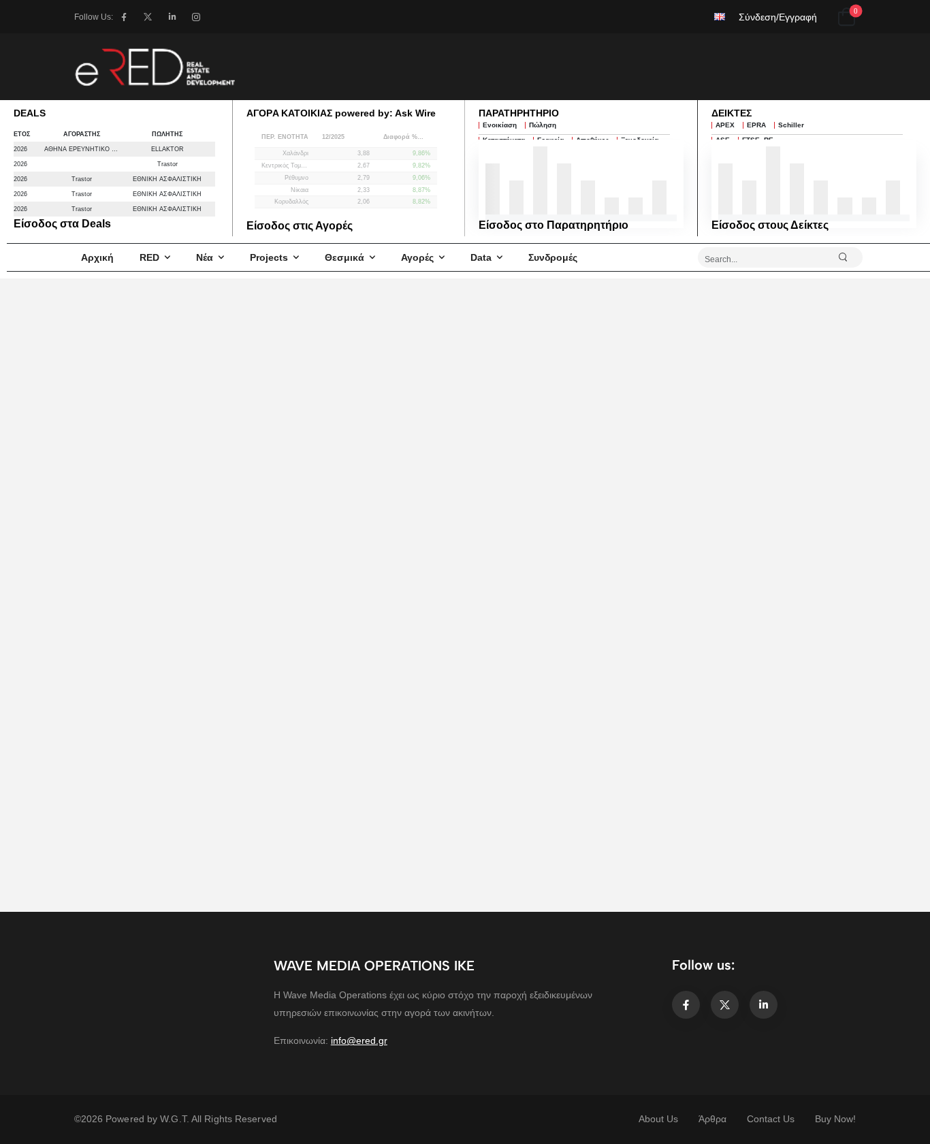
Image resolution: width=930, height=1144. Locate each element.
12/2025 (333, 136)
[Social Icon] (123, 16)
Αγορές (417, 257)
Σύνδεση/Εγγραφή (778, 17)
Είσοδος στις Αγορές (299, 226)
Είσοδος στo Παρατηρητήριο (553, 225)
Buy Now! (835, 1118)
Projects (269, 257)
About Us (658, 1118)
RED (149, 257)
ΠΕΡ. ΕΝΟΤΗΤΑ (284, 136)
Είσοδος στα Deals (62, 223)
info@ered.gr (359, 1040)
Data (481, 257)
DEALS (30, 113)
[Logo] (155, 66)
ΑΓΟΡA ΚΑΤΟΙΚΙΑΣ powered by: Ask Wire (341, 113)
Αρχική (97, 257)
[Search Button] (849, 257)
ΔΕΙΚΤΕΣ (731, 113)
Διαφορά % (400, 136)
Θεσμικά (344, 257)
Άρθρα (712, 1118)
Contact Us (771, 1118)
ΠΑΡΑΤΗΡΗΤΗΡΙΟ (519, 113)
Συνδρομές (552, 257)
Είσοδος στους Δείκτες (770, 225)
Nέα (204, 257)
